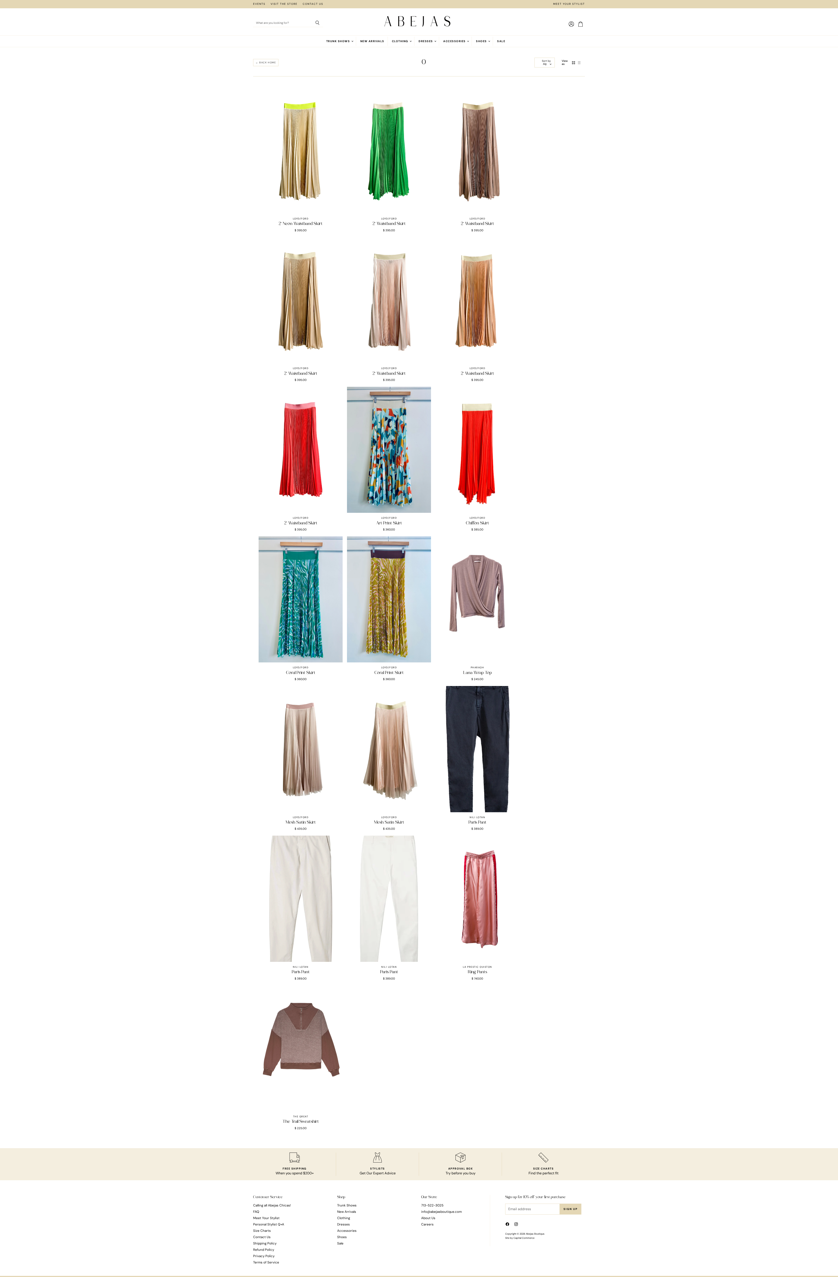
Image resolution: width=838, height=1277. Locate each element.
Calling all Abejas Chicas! (272, 1205)
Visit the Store (284, 4)
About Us (428, 1218)
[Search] (317, 23)
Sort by (546, 61)
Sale (501, 41)
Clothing (400, 41)
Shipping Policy (264, 1243)
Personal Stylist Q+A (268, 1224)
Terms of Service (266, 1262)
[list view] (579, 62)
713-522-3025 (432, 1205)
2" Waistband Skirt (389, 224)
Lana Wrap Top (477, 673)
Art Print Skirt (389, 523)
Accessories (455, 41)
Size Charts (262, 1231)
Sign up (570, 1209)
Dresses (426, 41)
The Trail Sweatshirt (300, 1122)
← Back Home (266, 62)
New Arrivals (372, 41)
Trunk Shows (338, 41)
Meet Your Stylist (569, 4)
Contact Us (313, 4)
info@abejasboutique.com (441, 1212)
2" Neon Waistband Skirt (301, 224)
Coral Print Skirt (300, 673)
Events (259, 4)
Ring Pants (477, 972)
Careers (427, 1224)
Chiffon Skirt (477, 523)
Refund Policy (263, 1250)
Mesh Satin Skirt (301, 822)
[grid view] (573, 62)
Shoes (482, 41)
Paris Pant (477, 822)
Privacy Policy (264, 1256)
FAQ (256, 1212)
